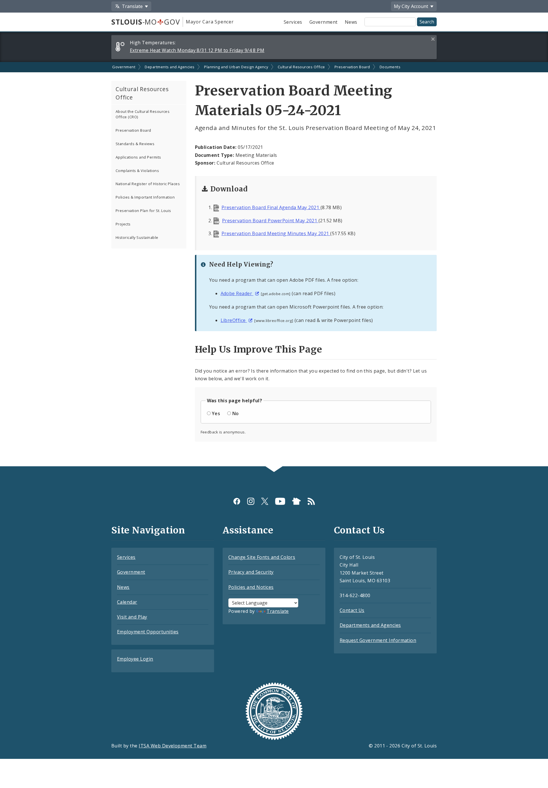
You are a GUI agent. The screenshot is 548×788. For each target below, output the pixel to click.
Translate (278, 611)
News (351, 22)
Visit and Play (132, 617)
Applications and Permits (138, 157)
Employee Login (135, 659)
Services (293, 22)
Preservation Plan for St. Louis (143, 210)
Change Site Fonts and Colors (261, 557)
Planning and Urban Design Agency (236, 66)
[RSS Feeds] (311, 501)
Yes (216, 413)
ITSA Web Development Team (172, 746)
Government (323, 22)
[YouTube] (280, 501)
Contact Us (352, 610)
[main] (274, 264)
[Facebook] (236, 501)
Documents (390, 66)
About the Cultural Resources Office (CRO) (143, 114)
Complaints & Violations (137, 170)
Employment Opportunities (148, 632)
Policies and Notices (251, 587)
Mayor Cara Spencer (209, 22)
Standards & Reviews (135, 143)
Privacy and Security (251, 572)
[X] (264, 501)
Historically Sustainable (137, 237)
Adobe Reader (237, 293)
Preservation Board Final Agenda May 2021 (271, 207)
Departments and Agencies (170, 66)
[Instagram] (250, 501)
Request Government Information (378, 640)
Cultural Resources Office (301, 66)
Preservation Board (352, 66)
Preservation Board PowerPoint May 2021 (270, 220)
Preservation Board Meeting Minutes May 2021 (275, 233)
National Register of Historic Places (148, 183)
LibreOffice (234, 320)
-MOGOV (145, 22)
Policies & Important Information (145, 197)
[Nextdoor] (296, 501)
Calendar (127, 602)
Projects (123, 224)
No (235, 413)
